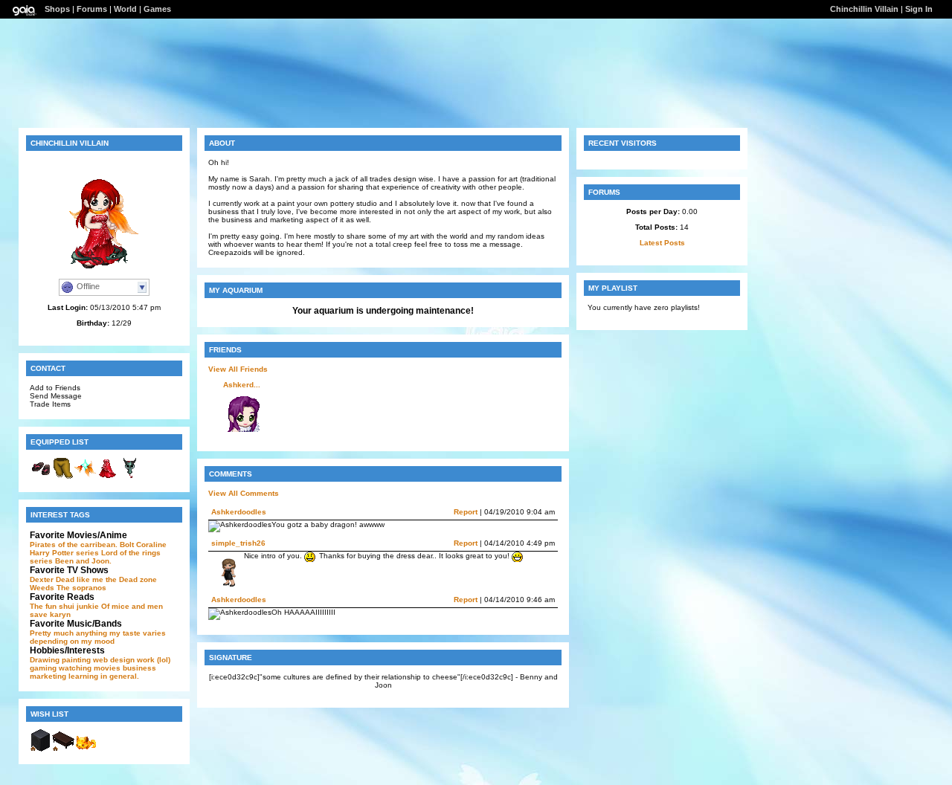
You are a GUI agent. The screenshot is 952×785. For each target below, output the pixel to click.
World (125, 8)
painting (76, 660)
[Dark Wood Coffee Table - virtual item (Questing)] (63, 749)
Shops (57, 8)
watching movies (89, 668)
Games (157, 8)
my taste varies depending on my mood (98, 637)
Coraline (151, 544)
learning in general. (103, 676)
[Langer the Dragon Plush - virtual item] (130, 477)
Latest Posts (662, 243)
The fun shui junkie (64, 606)
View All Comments (243, 493)
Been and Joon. (83, 561)
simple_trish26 (238, 543)
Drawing (45, 660)
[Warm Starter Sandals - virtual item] (41, 477)
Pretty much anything (68, 633)
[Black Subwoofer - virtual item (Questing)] (41, 749)
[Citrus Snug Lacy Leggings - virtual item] (63, 477)
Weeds (42, 588)
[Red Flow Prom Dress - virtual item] (108, 477)
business (139, 668)
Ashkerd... (241, 385)
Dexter (42, 579)
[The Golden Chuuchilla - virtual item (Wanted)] (85, 749)
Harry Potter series (64, 553)
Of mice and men (132, 606)
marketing (48, 676)
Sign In (919, 8)
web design (114, 660)
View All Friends (238, 369)
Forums (92, 8)
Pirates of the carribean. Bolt (82, 544)
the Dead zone (131, 579)
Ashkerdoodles (238, 512)
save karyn (50, 614)
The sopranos (81, 588)
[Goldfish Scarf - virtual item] (85, 477)
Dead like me (79, 579)
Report (465, 512)
